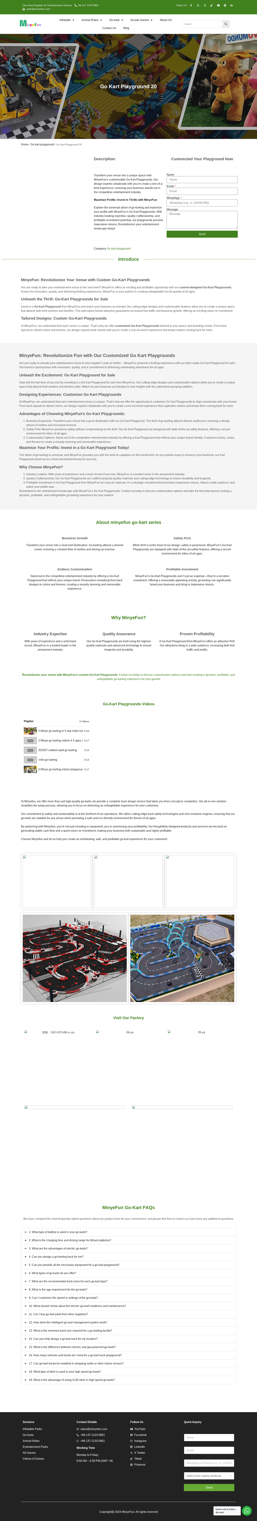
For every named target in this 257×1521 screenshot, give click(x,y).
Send (209, 1487)
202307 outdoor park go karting (57, 750)
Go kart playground (42, 144)
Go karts (114, 20)
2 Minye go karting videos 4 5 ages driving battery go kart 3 (60, 740)
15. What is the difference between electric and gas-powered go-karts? (72, 1347)
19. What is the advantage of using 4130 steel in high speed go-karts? (72, 1379)
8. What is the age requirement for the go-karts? (58, 1289)
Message (172, 209)
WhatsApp (173, 198)
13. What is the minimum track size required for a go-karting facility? (70, 1330)
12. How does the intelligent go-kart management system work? (68, 1322)
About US (166, 20)
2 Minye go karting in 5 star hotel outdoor (60, 730)
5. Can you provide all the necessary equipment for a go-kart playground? (74, 1264)
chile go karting (47, 759)
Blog (126, 28)
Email (170, 186)
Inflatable (65, 20)
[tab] (56, 731)
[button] (128, 1232)
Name (170, 174)
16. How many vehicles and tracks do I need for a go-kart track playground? (75, 1355)
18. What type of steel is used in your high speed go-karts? (65, 1371)
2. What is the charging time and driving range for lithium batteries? (70, 1240)
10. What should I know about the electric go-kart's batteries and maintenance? (77, 1305)
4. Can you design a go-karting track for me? (56, 1256)
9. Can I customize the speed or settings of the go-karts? (63, 1297)
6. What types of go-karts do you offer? (52, 1273)
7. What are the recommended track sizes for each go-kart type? (68, 1281)
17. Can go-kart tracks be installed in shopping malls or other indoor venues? (76, 1363)
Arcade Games (139, 20)
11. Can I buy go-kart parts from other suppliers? (58, 1314)
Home (24, 144)
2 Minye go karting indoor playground (60, 769)
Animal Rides (90, 20)
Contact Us (109, 28)
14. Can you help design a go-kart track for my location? (63, 1338)
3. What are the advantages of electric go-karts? (58, 1248)
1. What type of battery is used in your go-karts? (58, 1232)
